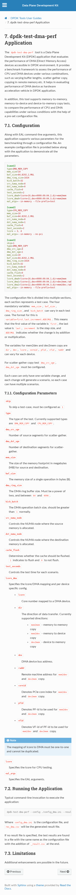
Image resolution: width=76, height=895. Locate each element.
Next (63, 871)
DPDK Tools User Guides (26, 18)
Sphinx (21, 885)
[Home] (6, 18)
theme (40, 885)
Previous (15, 871)
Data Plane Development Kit (40, 5)
